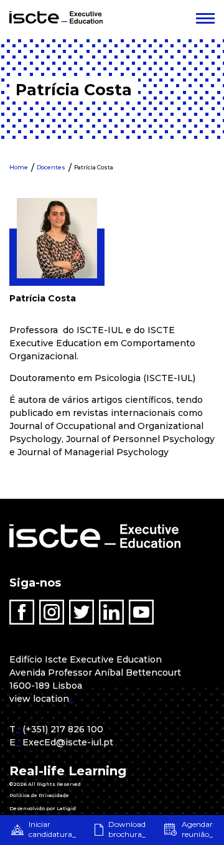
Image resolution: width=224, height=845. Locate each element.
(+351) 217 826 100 (62, 729)
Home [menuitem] (18, 167)
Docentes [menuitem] (51, 167)
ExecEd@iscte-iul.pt (67, 742)
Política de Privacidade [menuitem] (39, 795)
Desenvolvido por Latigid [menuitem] (42, 808)
